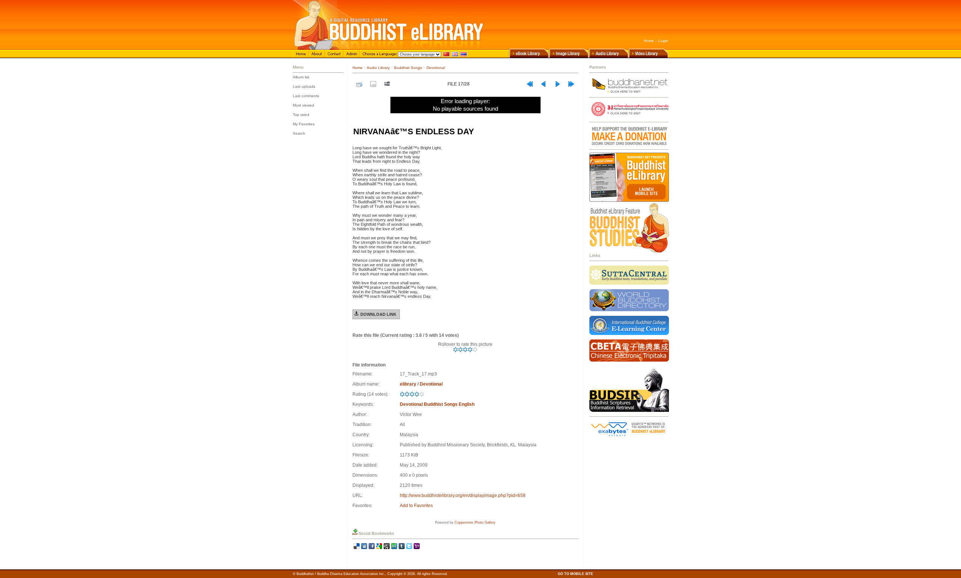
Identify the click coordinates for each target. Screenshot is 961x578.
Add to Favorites (416, 505)
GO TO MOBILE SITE (575, 574)
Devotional (435, 68)
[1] (455, 349)
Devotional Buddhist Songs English (437, 404)
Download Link (378, 314)
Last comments (306, 96)
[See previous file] (543, 84)
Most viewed (303, 105)
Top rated (301, 115)
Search (299, 133)
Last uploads (304, 86)
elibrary (408, 384)
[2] (460, 349)
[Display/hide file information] (373, 84)
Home (649, 41)
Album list (301, 77)
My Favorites (304, 124)
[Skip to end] (571, 84)
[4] (470, 349)
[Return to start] (529, 84)
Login (663, 41)
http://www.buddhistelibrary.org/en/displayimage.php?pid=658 (463, 495)
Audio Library (378, 68)
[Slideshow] (387, 84)
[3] (465, 349)
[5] (475, 349)
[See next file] (557, 84)
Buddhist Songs (408, 68)
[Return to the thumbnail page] (359, 84)
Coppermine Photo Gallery (475, 522)
